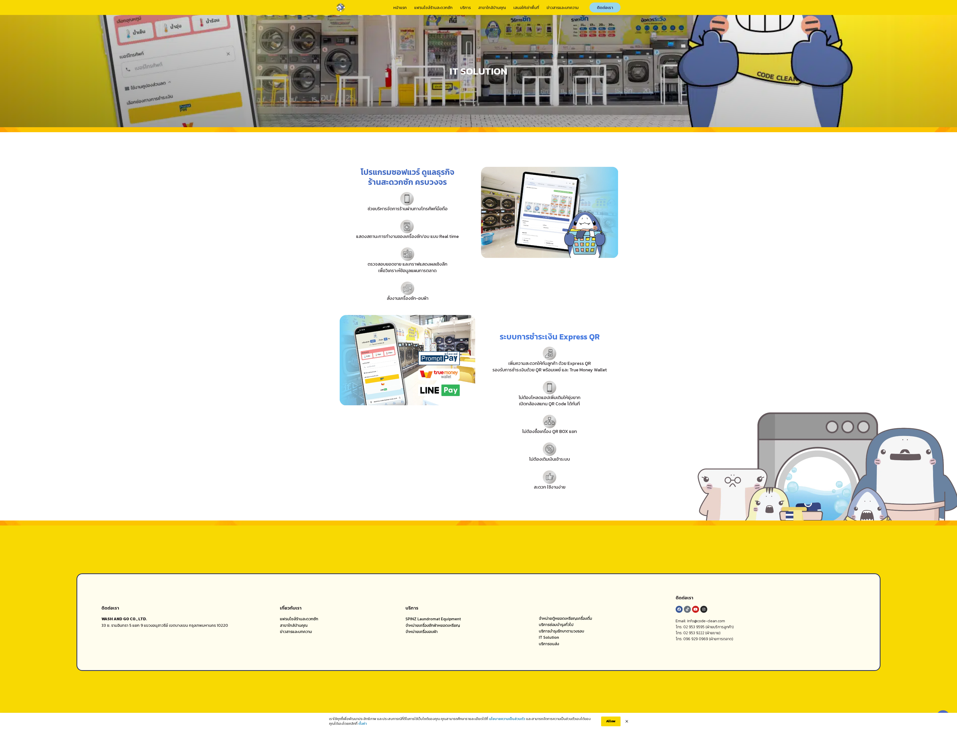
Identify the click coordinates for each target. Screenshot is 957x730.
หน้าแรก (400, 7)
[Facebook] (679, 609)
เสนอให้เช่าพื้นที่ (526, 7)
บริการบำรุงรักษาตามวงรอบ (561, 631)
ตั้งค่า (362, 723)
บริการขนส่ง (549, 644)
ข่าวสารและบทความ (563, 7)
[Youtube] (695, 609)
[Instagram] (703, 609)
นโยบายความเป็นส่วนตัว (507, 719)
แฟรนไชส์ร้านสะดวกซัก (433, 7)
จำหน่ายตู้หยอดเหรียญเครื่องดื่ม (565, 618)
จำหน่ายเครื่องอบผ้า (421, 631)
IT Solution (549, 637)
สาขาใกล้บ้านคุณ (492, 7)
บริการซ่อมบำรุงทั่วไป (556, 624)
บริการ (465, 7)
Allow (611, 721)
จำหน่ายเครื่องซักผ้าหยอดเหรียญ (432, 625)
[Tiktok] (687, 609)
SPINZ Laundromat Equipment (433, 619)
